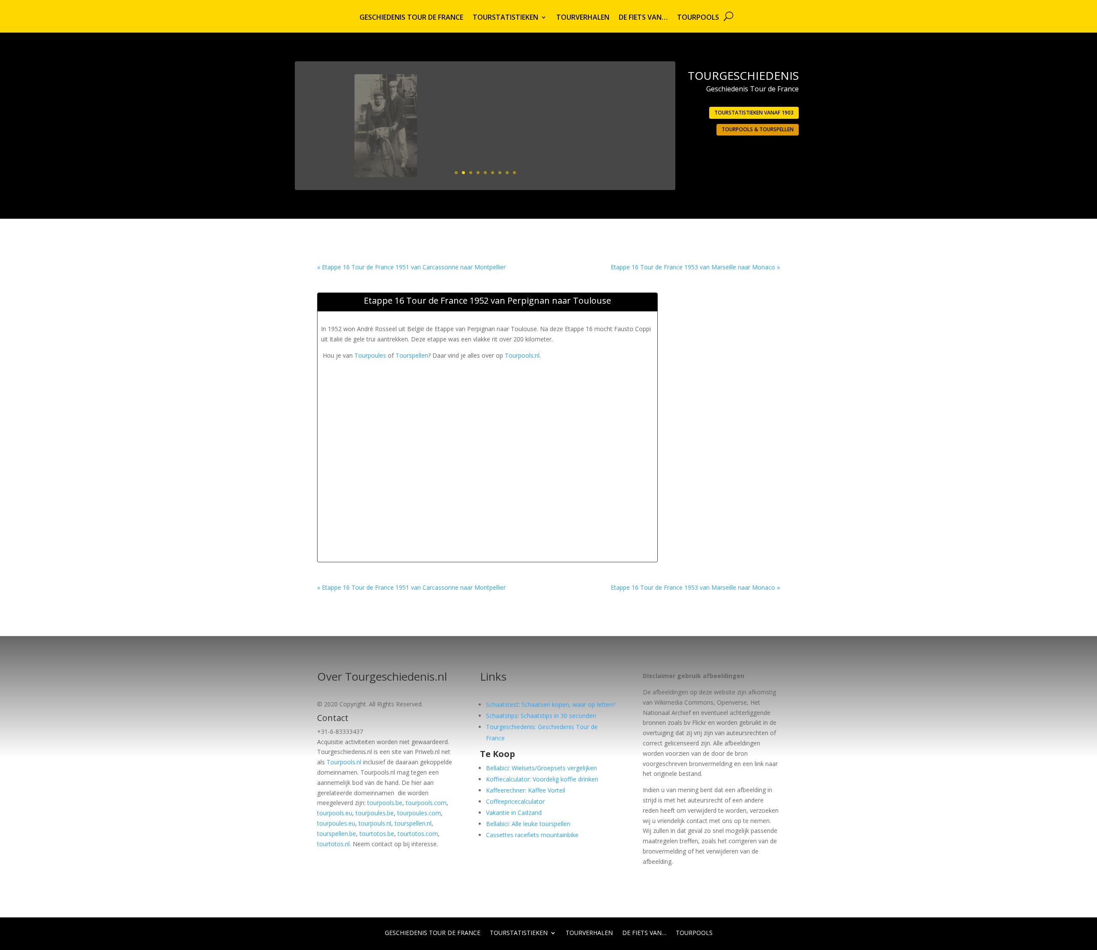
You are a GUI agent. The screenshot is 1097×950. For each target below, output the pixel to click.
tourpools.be (384, 803)
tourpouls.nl (375, 823)
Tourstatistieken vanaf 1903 (754, 112)
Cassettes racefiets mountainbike (532, 835)
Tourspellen (412, 355)
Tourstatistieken (505, 18)
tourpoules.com (419, 813)
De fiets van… (643, 18)
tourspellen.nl (413, 823)
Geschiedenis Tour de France (411, 18)
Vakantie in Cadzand (514, 812)
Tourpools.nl (522, 355)
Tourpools (698, 18)
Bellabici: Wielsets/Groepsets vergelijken (541, 768)
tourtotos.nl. (334, 844)
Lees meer (634, 152)
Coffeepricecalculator (515, 801)
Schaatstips (502, 716)
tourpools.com (426, 803)
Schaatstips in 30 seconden (558, 716)
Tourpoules (370, 355)
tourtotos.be (377, 833)
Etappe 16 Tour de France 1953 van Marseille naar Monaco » (695, 267)
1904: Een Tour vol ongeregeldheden (592, 97)
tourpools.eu (334, 813)
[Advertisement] (477, 380)
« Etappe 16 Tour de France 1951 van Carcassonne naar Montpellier (411, 267)
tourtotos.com (418, 833)
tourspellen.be (336, 833)
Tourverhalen (582, 18)
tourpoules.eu (336, 823)
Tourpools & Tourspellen (758, 129)
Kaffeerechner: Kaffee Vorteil (525, 790)
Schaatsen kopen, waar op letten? (568, 704)
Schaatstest (502, 704)
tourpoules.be (375, 813)
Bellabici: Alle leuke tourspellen (528, 824)
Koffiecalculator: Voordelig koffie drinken (542, 779)
